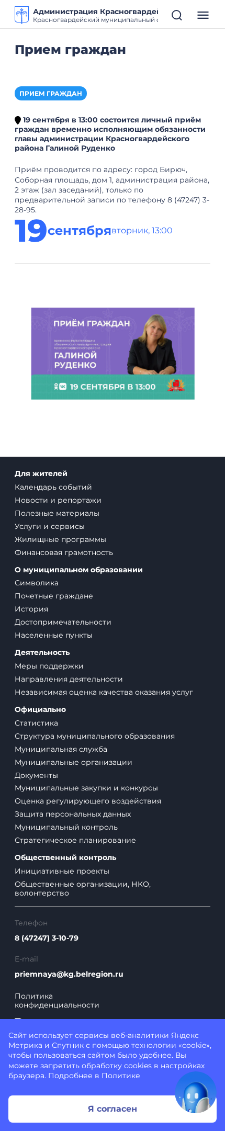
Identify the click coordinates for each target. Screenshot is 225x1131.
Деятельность (42, 652)
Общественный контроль (65, 857)
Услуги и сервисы (50, 526)
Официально (40, 709)
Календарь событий (53, 487)
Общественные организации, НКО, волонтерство (83, 888)
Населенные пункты (54, 635)
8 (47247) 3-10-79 (46, 938)
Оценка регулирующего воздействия (88, 801)
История (31, 609)
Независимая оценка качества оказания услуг (104, 692)
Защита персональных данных (73, 814)
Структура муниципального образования (95, 736)
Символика (37, 582)
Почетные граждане (54, 596)
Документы (36, 775)
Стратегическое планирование (75, 840)
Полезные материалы (57, 513)
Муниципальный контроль (66, 827)
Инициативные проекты (62, 871)
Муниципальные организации (73, 762)
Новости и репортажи (58, 500)
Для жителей (41, 473)
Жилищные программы (60, 539)
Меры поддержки (49, 666)
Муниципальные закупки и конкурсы (86, 788)
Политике (121, 1075)
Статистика (36, 723)
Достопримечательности (63, 622)
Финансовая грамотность (64, 552)
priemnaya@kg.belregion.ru (69, 974)
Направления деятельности (69, 679)
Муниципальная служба (61, 749)
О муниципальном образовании (79, 570)
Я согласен (112, 1109)
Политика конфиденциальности (57, 1001)
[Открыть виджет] (196, 1092)
